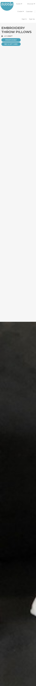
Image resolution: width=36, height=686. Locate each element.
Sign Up (32, 19)
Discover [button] (30, 4)
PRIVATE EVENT (11, 40)
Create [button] (20, 11)
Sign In (24, 19)
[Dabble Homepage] (7, 6)
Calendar (29, 11)
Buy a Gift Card (11, 44)
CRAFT (9, 36)
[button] (19, 4)
